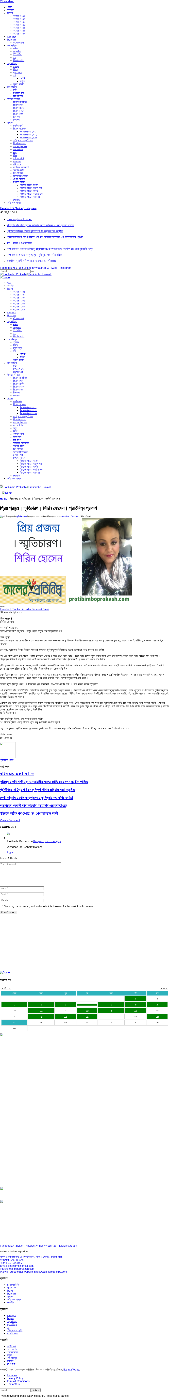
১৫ (135, 1010)
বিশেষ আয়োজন (19, 128)
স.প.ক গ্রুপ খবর (20, 146)
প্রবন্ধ (16, 66)
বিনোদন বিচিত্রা (13, 99)
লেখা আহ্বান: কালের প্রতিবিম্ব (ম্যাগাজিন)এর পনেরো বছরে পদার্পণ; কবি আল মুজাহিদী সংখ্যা (50, 249)
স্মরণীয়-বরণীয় (18, 170)
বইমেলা (10, 13)
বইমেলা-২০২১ (19, 15)
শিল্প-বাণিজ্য (18, 173)
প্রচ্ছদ (9, 7)
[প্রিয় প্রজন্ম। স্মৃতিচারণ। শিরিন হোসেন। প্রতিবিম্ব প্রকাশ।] (66, 603)
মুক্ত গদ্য (17, 72)
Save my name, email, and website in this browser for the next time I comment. (49, 906)
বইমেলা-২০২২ (19, 18)
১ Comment (74, 516)
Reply (10, 852)
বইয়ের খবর (11, 39)
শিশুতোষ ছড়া (18, 93)
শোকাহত (16, 199)
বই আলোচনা (18, 42)
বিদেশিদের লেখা (19, 143)
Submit (36, 1390)
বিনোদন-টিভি (18, 107)
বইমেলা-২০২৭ (19, 33)
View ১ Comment (10, 820)
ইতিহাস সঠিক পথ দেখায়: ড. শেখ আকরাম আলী (29, 813)
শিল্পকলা (16, 116)
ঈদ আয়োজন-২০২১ (28, 131)
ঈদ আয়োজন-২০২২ (28, 134)
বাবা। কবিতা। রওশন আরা (19, 243)
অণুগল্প (22, 81)
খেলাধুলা (16, 119)
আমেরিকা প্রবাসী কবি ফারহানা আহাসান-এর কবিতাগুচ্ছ (31, 260)
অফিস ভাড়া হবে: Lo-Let (19, 219)
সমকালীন (10, 10)
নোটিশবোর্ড (17, 125)
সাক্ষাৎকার (17, 161)
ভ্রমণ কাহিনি (18, 84)
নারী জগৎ (17, 164)
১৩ (87, 1010)
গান (14, 57)
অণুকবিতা (17, 51)
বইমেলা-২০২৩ (19, 21)
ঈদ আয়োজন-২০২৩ (28, 137)
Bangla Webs (71, 1369)
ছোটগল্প (23, 78)
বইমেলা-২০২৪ (19, 24)
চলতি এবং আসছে (14, 202)
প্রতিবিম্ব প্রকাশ (21, 516)
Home (3, 498)
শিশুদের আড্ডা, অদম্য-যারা (31, 188)
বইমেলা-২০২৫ (19, 27)
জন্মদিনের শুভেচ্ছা (20, 176)
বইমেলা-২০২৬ (19, 30)
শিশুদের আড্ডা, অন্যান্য (30, 196)
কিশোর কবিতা (18, 60)
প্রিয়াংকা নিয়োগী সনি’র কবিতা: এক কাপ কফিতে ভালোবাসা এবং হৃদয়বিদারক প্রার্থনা (45, 237)
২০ (87, 1016)
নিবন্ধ (15, 69)
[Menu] (1, 485)
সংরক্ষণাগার (18, 149)
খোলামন (10, 122)
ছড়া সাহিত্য (12, 87)
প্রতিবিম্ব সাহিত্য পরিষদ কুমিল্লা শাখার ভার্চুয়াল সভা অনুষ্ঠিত (35, 231)
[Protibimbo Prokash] (25, 274)
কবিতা (15, 48)
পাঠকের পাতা (18, 158)
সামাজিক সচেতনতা (21, 167)
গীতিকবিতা (17, 54)
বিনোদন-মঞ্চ (18, 113)
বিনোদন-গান (18, 104)
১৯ (65, 1016)
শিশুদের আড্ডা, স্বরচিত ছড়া (31, 193)
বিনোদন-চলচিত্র (20, 102)
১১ (41, 1010)
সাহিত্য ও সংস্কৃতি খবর (23, 140)
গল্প (14, 75)
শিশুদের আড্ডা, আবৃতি (29, 190)
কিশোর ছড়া (18, 96)
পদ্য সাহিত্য (12, 45)
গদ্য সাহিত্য (12, 63)
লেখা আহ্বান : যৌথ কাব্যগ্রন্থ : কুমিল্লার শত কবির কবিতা (34, 255)
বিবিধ (15, 155)
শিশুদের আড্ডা (19, 182)
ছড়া (15, 90)
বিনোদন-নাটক (18, 110)
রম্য (15, 152)
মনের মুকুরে (11, 36)
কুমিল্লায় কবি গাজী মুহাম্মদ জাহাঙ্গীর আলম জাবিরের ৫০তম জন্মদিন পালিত (40, 225)
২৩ (157, 1016)
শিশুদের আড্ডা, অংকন (29, 185)
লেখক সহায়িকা (19, 179)
